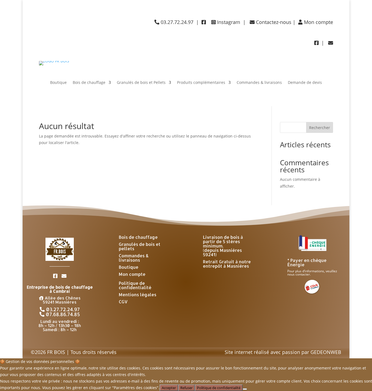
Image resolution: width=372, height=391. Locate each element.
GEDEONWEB (325, 352)
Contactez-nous (273, 22)
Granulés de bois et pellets (139, 246)
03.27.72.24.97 (62, 309)
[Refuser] (245, 389)
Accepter (169, 387)
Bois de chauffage (89, 83)
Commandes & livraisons (259, 83)
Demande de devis (305, 83)
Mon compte (318, 22)
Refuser (186, 387)
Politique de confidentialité (135, 285)
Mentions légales (137, 294)
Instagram (228, 22)
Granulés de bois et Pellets (141, 83)
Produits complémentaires (201, 83)
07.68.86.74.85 (62, 314)
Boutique (58, 83)
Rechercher (319, 127)
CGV (123, 301)
